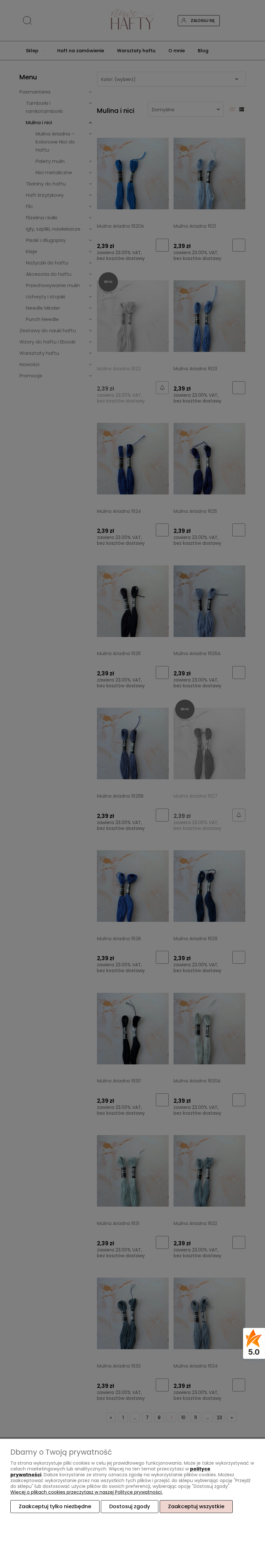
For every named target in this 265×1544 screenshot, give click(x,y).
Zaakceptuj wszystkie (196, 1506)
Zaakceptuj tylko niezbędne (55, 1506)
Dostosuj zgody (129, 1506)
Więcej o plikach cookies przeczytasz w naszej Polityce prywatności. (86, 1492)
